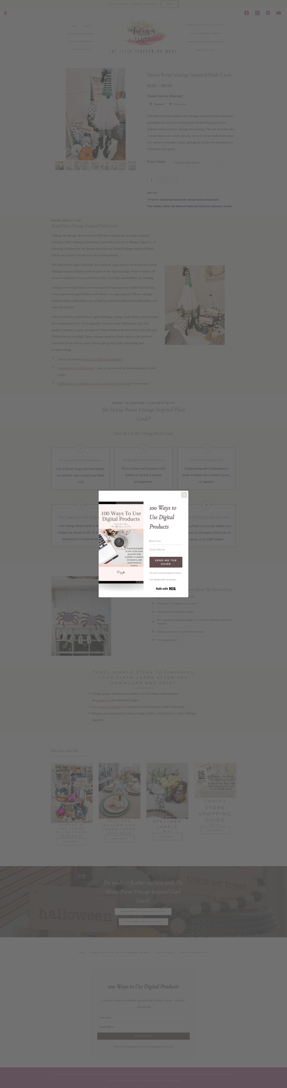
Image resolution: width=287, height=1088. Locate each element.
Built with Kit (166, 588)
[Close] (184, 495)
